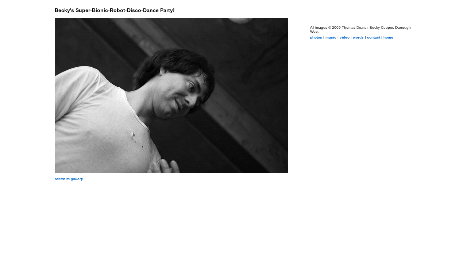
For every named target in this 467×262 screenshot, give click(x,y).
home (388, 37)
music (330, 37)
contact (373, 37)
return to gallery (69, 179)
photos (316, 37)
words (358, 37)
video (345, 37)
